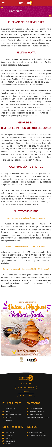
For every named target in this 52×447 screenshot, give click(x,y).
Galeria (8, 417)
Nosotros (9, 420)
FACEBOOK (10, 433)
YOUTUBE (10, 435)
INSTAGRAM (10, 441)
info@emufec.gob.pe (37, 412)
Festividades (10, 409)
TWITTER (9, 438)
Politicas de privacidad (14, 414)
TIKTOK (8, 444)
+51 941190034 (27, 388)
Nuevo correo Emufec (36, 433)
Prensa (8, 412)
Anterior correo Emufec (37, 435)
